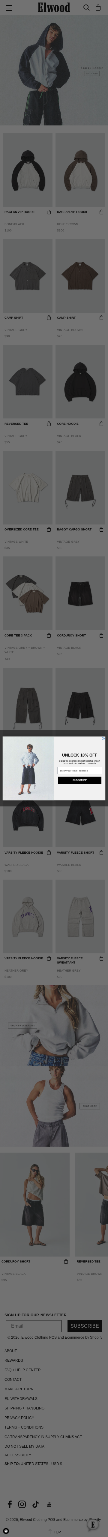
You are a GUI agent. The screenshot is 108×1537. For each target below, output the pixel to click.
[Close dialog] (103, 738)
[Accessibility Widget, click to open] (6, 1531)
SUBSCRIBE (80, 780)
